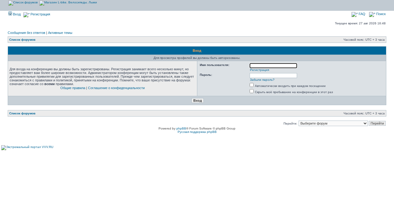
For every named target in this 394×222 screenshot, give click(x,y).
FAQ (361, 14)
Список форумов (22, 39)
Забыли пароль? (262, 79)
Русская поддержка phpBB (197, 132)
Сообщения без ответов (26, 33)
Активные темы (60, 33)
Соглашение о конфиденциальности (116, 88)
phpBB (181, 128)
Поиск (380, 14)
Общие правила (72, 88)
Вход (16, 14)
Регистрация (40, 14)
